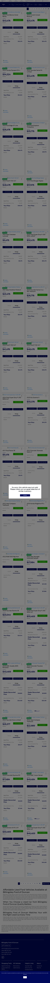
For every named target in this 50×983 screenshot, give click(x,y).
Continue (25, 495)
